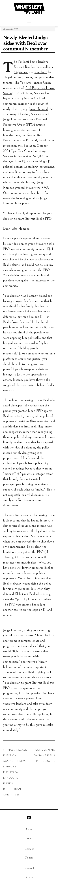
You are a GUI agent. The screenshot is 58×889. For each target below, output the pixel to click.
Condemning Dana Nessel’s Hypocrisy (44, 755)
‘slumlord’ (40, 72)
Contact (29, 849)
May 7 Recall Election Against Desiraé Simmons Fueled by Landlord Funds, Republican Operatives (15, 772)
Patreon (29, 877)
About (29, 829)
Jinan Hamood (38, 109)
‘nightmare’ (21, 72)
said (11, 635)
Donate (29, 857)
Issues (29, 838)
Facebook (29, 868)
